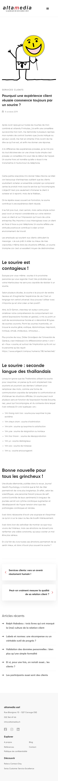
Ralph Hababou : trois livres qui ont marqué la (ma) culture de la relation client (30, 625)
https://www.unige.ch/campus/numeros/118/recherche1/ (28, 351)
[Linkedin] (18, 729)
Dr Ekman (13, 310)
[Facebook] (5, 729)
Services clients (13, 90)
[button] (48, 8)
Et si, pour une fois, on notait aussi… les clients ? (28, 664)
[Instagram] (12, 729)
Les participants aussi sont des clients (27, 675)
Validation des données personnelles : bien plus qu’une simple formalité (29, 651)
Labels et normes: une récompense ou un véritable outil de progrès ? (29, 638)
